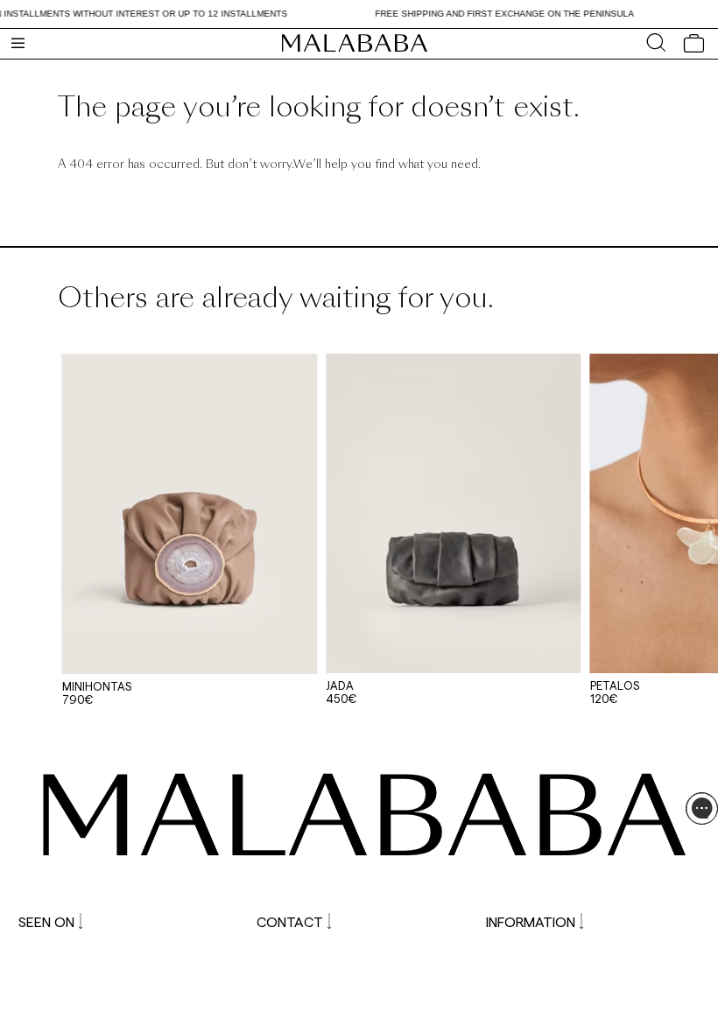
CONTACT (290, 921)
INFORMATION (530, 921)
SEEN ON (46, 921)
